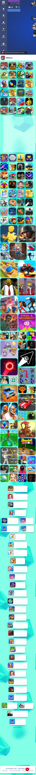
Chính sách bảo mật (14, 770)
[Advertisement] (18, 746)
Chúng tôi (4, 770)
